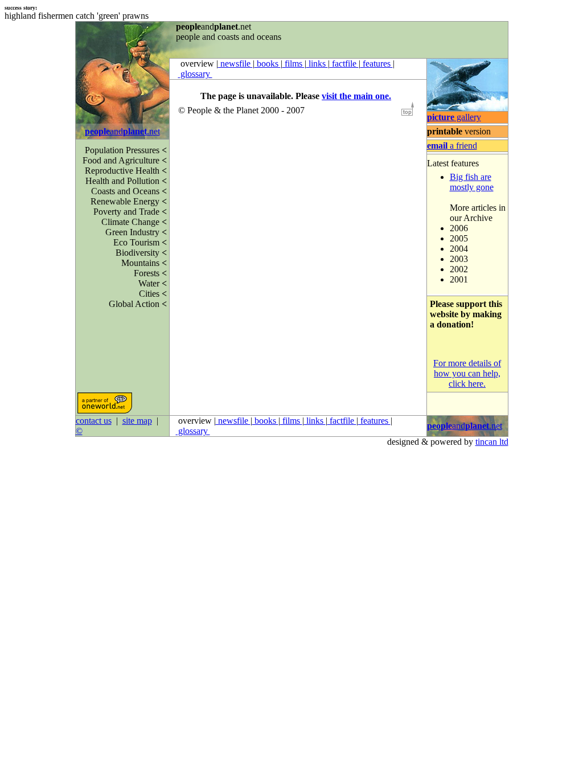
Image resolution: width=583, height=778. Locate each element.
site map (137, 420)
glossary (195, 74)
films (293, 63)
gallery (454, 117)
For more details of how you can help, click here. (467, 373)
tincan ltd (491, 442)
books (267, 63)
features (376, 63)
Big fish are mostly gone (472, 182)
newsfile (235, 63)
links (317, 63)
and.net (122, 131)
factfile (344, 63)
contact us (94, 420)
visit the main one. (356, 96)
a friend (452, 145)
